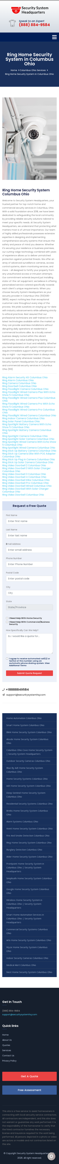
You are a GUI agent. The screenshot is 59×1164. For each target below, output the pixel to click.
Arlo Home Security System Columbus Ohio (28, 940)
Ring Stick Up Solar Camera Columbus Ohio (27, 462)
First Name (11, 515)
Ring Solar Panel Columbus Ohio (21, 421)
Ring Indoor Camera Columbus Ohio (23, 418)
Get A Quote (29, 1076)
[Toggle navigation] (54, 37)
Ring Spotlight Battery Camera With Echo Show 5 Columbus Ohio (26, 426)
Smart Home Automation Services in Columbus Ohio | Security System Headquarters (25, 918)
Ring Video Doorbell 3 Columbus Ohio (24, 474)
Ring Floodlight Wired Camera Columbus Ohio (29, 415)
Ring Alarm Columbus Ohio (18, 380)
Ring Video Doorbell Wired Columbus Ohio (27, 486)
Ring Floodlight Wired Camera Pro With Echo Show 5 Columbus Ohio (28, 405)
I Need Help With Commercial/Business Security (29, 623)
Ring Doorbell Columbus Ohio (19, 386)
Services (6, 1050)
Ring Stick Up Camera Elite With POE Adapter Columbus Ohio (29, 455)
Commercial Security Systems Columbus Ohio (27, 931)
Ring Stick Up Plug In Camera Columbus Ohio (28, 459)
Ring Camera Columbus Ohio (19, 383)
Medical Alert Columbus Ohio (21, 965)
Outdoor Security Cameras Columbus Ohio (28, 760)
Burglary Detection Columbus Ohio (24, 849)
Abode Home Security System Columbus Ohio (27, 741)
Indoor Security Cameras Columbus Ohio (27, 958)
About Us (7, 1040)
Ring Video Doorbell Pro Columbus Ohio (25, 483)
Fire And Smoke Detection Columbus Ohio (27, 835)
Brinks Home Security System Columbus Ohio (27, 812)
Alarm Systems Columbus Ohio (22, 821)
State (9, 601)
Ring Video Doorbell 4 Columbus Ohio (24, 477)
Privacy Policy (9, 1060)
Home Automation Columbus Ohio (24, 718)
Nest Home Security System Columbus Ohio (29, 972)
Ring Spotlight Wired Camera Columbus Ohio (28, 447)
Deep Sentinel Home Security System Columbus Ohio (25, 794)
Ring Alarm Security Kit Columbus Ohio (25, 377)
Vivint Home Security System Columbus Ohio (29, 828)
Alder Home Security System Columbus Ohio (29, 856)
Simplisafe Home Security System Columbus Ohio (29, 880)
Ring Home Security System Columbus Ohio (29, 842)
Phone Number (14, 558)
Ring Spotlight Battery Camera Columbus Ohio (26, 431)
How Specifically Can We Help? (22, 630)
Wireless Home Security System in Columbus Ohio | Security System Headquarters (24, 903)
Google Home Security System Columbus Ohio (27, 891)
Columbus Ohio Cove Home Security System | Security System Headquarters (29, 751)
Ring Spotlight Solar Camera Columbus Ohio (28, 439)
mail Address (13, 544)
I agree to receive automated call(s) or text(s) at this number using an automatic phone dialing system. (29, 662)
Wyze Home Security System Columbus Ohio (27, 949)
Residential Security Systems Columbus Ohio (29, 803)
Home (14, 70)
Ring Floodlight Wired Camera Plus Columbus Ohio (28, 399)
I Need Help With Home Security (25, 618)
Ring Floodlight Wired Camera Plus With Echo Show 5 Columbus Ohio (28, 393)
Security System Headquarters (33, 1153)
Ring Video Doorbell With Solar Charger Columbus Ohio (25, 490)
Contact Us (8, 1055)
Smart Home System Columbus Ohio (25, 725)
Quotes (6, 1045)
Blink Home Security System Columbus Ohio (29, 732)
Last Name (11, 529)
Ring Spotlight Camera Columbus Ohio (25, 436)
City (8, 587)
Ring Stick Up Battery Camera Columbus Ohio (29, 450)
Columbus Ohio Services (33, 70)
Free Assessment (29, 1090)
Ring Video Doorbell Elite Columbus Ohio (26, 480)
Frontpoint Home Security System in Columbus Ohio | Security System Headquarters (25, 867)
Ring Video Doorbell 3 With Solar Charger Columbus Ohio (26, 470)
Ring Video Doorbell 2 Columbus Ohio (24, 465)
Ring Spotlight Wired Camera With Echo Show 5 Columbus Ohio (29, 443)
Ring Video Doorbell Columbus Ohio (23, 494)
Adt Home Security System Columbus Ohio (28, 785)
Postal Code (12, 572)
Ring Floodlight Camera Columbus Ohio (25, 389)
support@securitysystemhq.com (26, 695)
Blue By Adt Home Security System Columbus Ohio (24, 769)
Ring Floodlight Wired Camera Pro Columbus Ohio (28, 411)
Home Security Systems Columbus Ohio (27, 778)
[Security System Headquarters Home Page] (29, 9)
